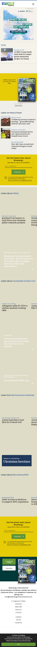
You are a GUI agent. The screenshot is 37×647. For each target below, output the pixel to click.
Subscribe (9, 568)
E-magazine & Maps (18, 601)
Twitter (18, 620)
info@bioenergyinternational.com (18, 597)
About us (18, 609)
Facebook (18, 623)
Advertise (18, 604)
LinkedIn (18, 617)
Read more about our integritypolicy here (20, 180)
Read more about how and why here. (18, 640)
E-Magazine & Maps (9, 561)
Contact (19, 612)
